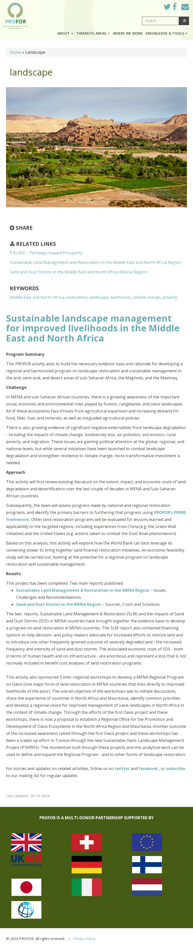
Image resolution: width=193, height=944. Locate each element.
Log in (153, 5)
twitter (123, 768)
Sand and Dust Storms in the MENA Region (58, 604)
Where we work (128, 33)
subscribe (175, 768)
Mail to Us (185, 7)
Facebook (178, 8)
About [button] (64, 33)
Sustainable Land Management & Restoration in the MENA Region (82, 590)
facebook (149, 768)
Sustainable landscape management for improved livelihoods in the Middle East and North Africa (93, 328)
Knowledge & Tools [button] (165, 33)
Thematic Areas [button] (91, 33)
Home (15, 52)
